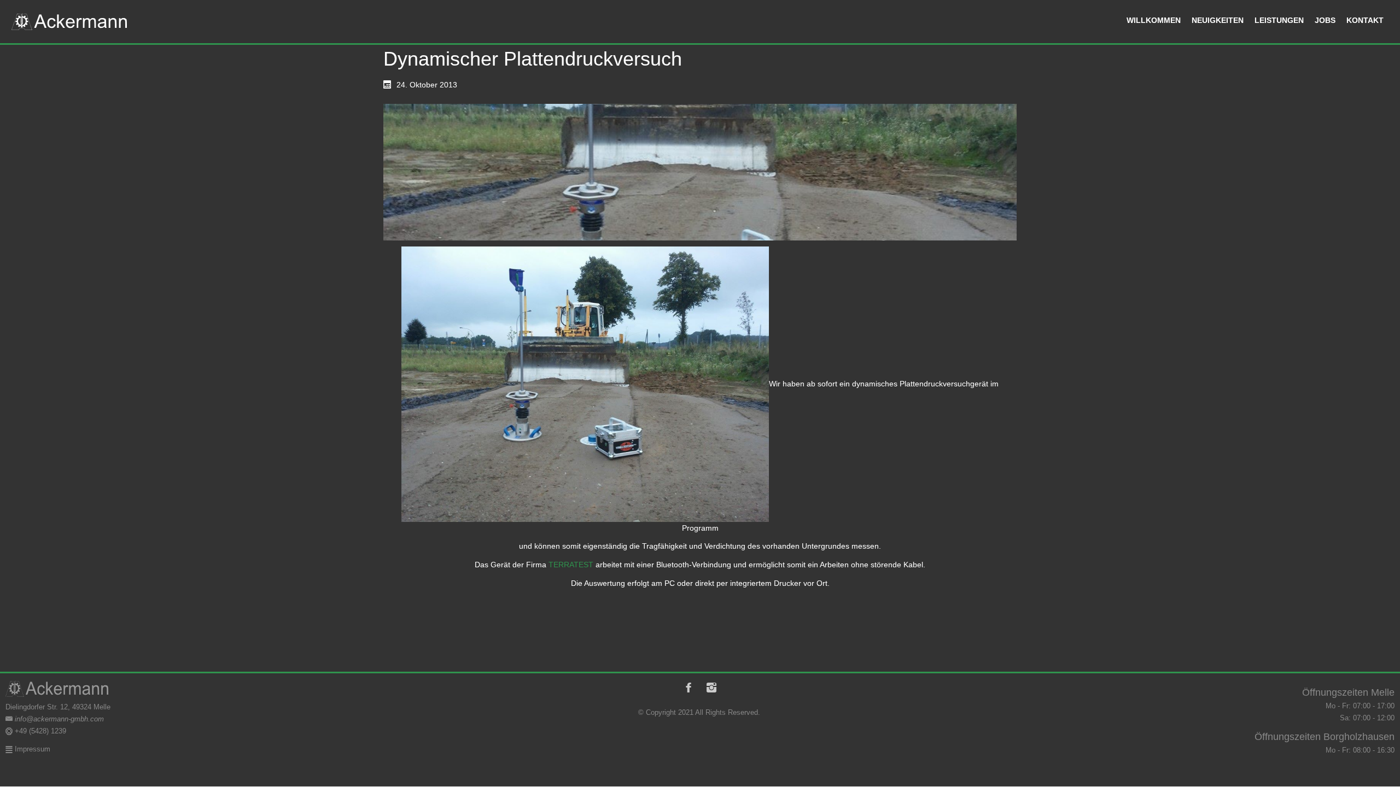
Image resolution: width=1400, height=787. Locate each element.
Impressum (31, 749)
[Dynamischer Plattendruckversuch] (700, 172)
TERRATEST (571, 564)
